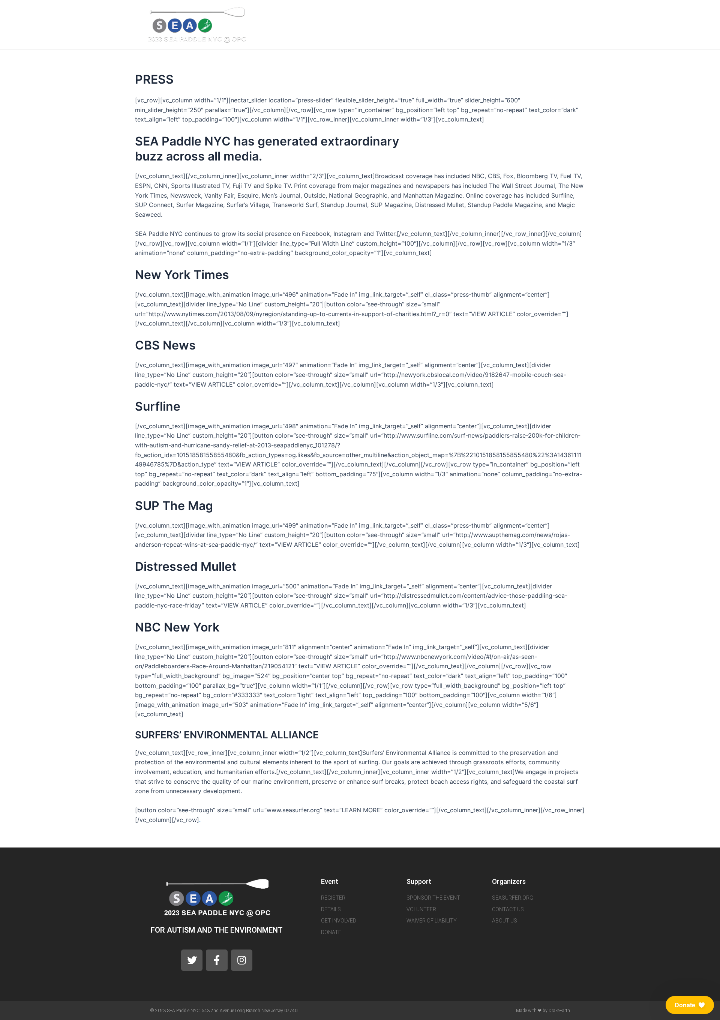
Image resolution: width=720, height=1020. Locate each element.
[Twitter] (570, 20)
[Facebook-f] (216, 960)
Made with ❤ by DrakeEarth (543, 1010)
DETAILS (438, 20)
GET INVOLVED (484, 20)
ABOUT (403, 20)
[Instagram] (581, 20)
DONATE (530, 20)
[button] (690, 1005)
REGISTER (366, 20)
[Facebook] (559, 20)
